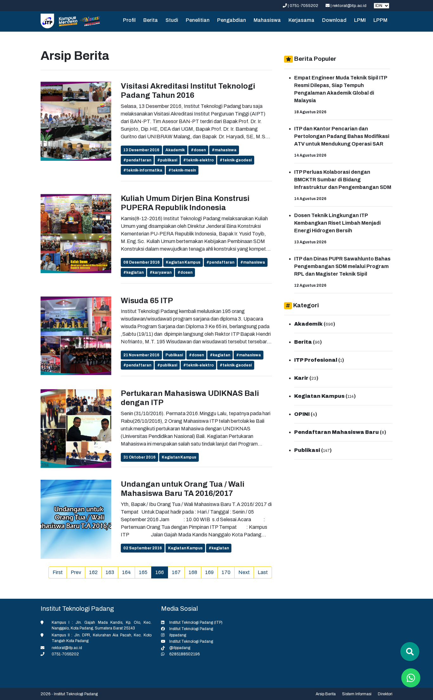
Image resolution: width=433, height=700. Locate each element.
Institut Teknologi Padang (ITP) (196, 622)
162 (93, 572)
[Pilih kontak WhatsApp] (410, 677)
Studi (171, 20)
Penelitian (198, 20)
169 (209, 572)
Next (244, 572)
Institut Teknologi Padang (191, 629)
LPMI (360, 20)
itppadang (177, 635)
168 (193, 572)
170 (226, 572)
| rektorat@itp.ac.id (348, 5)
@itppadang (179, 648)
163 (110, 572)
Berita (150, 20)
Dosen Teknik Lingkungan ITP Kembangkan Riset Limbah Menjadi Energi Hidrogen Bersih (337, 223)
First (58, 572)
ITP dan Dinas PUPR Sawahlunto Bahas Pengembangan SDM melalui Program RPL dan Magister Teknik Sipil (342, 266)
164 (126, 572)
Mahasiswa (267, 20)
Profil (129, 20)
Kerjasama (301, 20)
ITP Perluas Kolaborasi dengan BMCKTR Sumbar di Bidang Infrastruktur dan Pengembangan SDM (342, 179)
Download (334, 20)
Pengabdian (231, 20)
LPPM (380, 20)
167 (176, 572)
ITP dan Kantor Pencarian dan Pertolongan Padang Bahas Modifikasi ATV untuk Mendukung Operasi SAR (341, 136)
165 (143, 572)
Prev (76, 572)
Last (263, 572)
